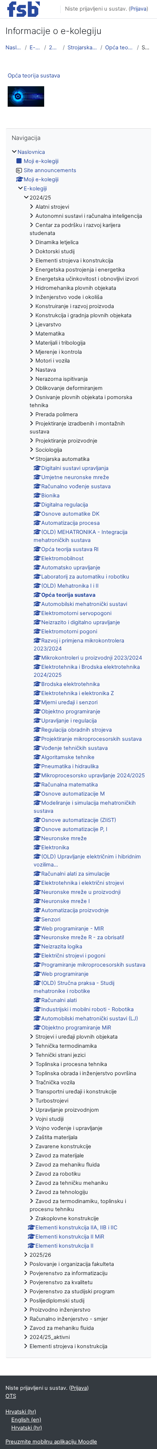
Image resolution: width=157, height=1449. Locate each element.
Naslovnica (13, 47)
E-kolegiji (35, 47)
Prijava (138, 8)
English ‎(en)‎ (26, 1419)
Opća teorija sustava (119, 47)
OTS (10, 1396)
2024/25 (54, 47)
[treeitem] (78, 749)
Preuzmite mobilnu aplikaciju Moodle (51, 1441)
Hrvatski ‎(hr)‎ (20, 1411)
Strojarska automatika (83, 47)
